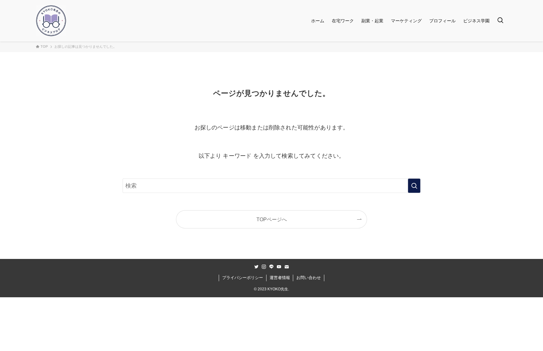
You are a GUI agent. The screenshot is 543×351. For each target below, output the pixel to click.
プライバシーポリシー (242, 277)
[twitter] (256, 267)
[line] (271, 267)
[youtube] (279, 267)
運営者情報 (280, 277)
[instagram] (264, 267)
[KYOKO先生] (51, 20)
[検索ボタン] (500, 20)
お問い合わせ (308, 277)
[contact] (286, 267)
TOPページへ (271, 219)
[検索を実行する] (414, 185)
